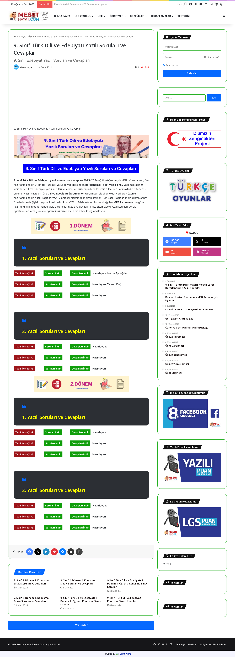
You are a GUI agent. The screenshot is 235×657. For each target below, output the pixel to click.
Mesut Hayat (26, 67)
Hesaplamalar (161, 15)
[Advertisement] (81, 97)
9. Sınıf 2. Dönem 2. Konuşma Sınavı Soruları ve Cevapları (31, 582)
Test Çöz (184, 15)
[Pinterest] (54, 551)
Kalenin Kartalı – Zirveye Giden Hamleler (75, 4)
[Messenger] (62, 551)
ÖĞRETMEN (116, 15)
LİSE (100, 15)
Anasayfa (21, 36)
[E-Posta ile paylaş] (70, 551)
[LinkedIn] (46, 551)
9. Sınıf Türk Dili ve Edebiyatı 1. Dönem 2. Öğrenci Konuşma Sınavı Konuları (80, 601)
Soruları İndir (53, 273)
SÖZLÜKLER (137, 15)
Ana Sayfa (181, 644)
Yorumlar (81, 625)
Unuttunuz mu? (211, 57)
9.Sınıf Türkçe (41, 36)
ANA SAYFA (63, 15)
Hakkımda (193, 644)
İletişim (203, 644)
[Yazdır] (79, 551)
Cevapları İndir (80, 273)
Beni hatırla (171, 65)
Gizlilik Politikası (217, 644)
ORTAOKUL (84, 15)
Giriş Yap (192, 73)
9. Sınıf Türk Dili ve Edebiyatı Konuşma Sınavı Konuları (124, 599)
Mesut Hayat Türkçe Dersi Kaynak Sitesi (38, 644)
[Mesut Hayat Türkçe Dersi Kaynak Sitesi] (29, 16)
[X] (37, 551)
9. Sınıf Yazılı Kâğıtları (62, 36)
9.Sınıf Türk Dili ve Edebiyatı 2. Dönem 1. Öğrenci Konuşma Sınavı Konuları (127, 583)
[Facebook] (29, 551)
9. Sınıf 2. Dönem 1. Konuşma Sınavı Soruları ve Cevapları (31, 599)
